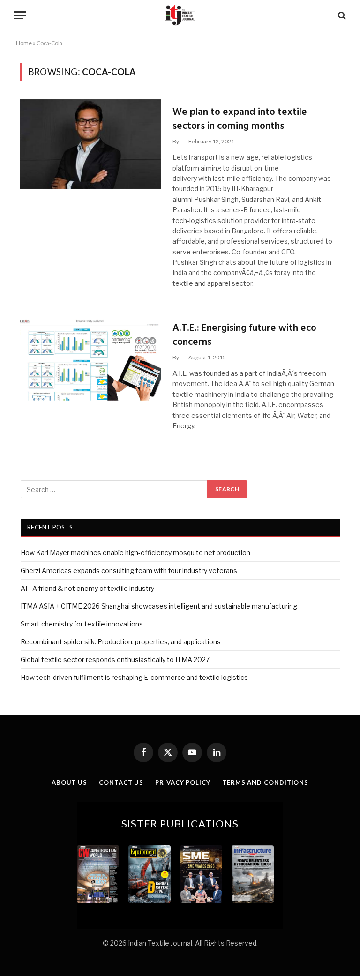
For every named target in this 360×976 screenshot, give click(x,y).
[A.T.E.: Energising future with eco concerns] (90, 360)
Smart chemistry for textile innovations (82, 624)
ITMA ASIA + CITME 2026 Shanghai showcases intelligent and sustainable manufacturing (159, 606)
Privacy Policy (182, 782)
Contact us (121, 782)
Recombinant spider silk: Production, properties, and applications (121, 642)
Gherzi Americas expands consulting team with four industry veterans (129, 570)
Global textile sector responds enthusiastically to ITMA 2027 (115, 659)
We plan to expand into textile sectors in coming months (239, 119)
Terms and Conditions (265, 782)
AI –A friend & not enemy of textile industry (87, 588)
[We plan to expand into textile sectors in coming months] (90, 144)
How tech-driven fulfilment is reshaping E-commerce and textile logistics (134, 677)
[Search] (341, 15)
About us (69, 782)
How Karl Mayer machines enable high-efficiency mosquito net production (135, 553)
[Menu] (20, 15)
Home (24, 42)
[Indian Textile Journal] (180, 15)
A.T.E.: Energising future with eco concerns (244, 335)
